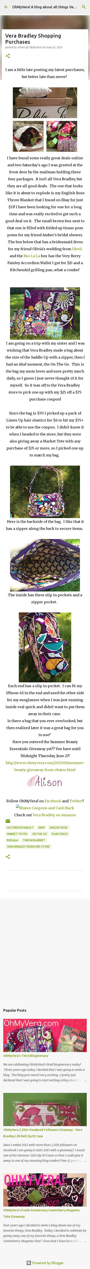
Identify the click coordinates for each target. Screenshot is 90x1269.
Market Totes (17, 833)
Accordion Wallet (20, 827)
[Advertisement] (45, 950)
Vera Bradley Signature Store (28, 846)
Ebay (41, 827)
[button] (7, 56)
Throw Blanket (34, 840)
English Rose (59, 827)
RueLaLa (12, 840)
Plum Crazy (60, 833)
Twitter (76, 801)
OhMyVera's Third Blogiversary (25, 1056)
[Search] (84, 7)
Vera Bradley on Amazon (54, 815)
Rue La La (32, 256)
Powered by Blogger (47, 1263)
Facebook (53, 801)
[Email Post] (7, 822)
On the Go (39, 833)
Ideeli (77, 249)
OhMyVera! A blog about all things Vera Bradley (51, 7)
